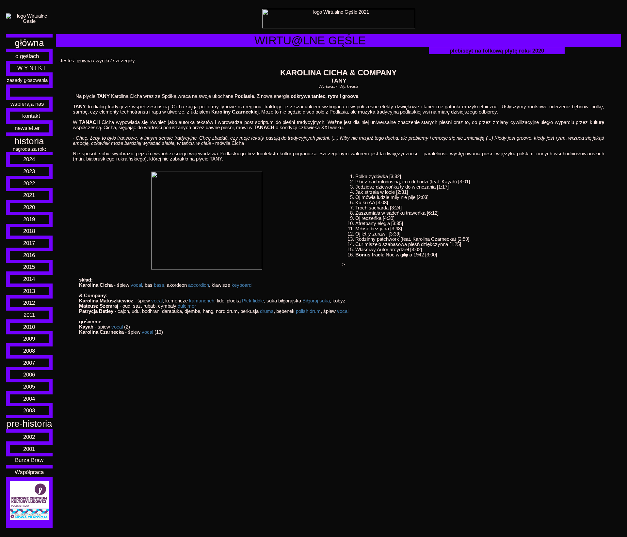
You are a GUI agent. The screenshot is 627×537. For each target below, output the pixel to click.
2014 (29, 279)
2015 (29, 267)
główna (29, 43)
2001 (29, 449)
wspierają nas (27, 103)
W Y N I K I (31, 68)
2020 (29, 207)
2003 (29, 410)
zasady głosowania (27, 80)
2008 (29, 350)
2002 (29, 437)
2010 (29, 327)
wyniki (102, 60)
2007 (29, 363)
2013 (29, 291)
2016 (29, 255)
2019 (29, 219)
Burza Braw (29, 460)
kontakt (31, 116)
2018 (29, 231)
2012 (29, 302)
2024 (29, 159)
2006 (29, 374)
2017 (29, 243)
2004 (29, 398)
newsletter (27, 128)
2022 (29, 183)
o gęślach (27, 56)
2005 (29, 386)
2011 (29, 315)
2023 (29, 171)
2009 (29, 338)
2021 (29, 195)
